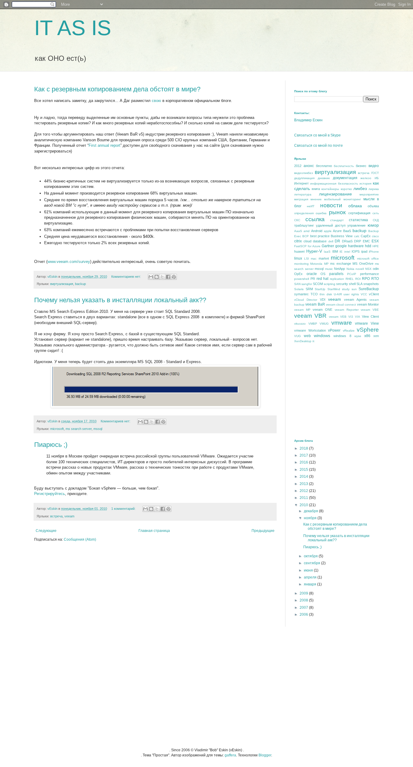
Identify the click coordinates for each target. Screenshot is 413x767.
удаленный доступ (331, 225)
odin (376, 268)
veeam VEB (337, 316)
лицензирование (335, 194)
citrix (298, 241)
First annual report (104, 145)
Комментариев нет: (126, 276)
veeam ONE (322, 309)
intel (347, 251)
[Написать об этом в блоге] (157, 277)
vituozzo (300, 323)
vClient (374, 294)
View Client (370, 316)
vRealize (349, 330)
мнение (316, 199)
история (365, 183)
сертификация (359, 213)
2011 (304, 498)
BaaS (347, 231)
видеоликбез (303, 173)
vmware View (367, 323)
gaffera (230, 755)
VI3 (350, 316)
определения (304, 213)
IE (341, 251)
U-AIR (338, 294)
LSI (306, 258)
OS (322, 274)
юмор (373, 225)
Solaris (299, 289)
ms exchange (340, 263)
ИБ (377, 178)
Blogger (265, 755)
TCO (314, 294)
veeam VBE (370, 309)
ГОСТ (375, 173)
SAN (297, 284)
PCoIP (351, 274)
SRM (309, 289)
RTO (375, 279)
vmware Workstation (310, 330)
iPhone (374, 251)
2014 (304, 476)
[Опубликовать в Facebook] (168, 277)
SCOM (318, 284)
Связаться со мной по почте (318, 145)
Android (316, 231)
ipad (364, 251)
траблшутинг (304, 225)
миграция (301, 199)
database (320, 241)
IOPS (355, 251)
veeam (69, 516)
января (310, 584)
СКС (297, 220)
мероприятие (369, 194)
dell (330, 241)
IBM (335, 251)
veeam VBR (310, 316)
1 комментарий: (123, 508)
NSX (368, 268)
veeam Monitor (368, 304)
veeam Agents (355, 299)
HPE (375, 246)
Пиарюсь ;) (50, 444)
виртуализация (61, 284)
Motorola (316, 263)
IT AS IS (72, 28)
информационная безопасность (334, 183)
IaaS (327, 251)
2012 (297, 166)
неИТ (310, 206)
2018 (304, 448)
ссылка (315, 219)
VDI (322, 299)
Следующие (46, 531)
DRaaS (347, 241)
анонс (309, 166)
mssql (97, 429)
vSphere (368, 329)
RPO (366, 279)
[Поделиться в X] (162, 277)
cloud (307, 241)
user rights (351, 294)
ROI (358, 278)
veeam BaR (315, 304)
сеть (375, 213)
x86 (367, 336)
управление (356, 225)
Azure (337, 231)
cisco (375, 236)
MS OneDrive (363, 263)
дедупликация (304, 178)
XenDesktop (302, 341)
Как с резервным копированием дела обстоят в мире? (117, 89)
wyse (357, 336)
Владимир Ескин (308, 120)
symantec (301, 294)
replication (337, 278)
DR (337, 241)
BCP (305, 236)
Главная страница (154, 531)
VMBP (312, 323)
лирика (374, 189)
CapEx (366, 236)
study (346, 289)
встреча (56, 516)
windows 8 (342, 336)
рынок (337, 212)
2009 (304, 593)
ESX (375, 241)
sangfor (306, 284)
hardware (356, 246)
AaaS (298, 231)
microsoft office (368, 258)
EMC (366, 241)
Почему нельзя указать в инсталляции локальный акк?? (120, 300)
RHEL (350, 278)
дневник (324, 178)
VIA (357, 316)
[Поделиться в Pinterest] (174, 277)
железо (365, 178)
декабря (311, 511)
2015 (304, 469)
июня (309, 570)
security (342, 284)
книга (316, 189)
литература (302, 194)
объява (373, 206)
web (307, 336)
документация (345, 178)
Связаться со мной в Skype (317, 135)
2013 (304, 484)
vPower (334, 330)
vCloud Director (305, 299)
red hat (323, 279)
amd (307, 231)
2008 (304, 600)
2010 (304, 505)
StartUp (320, 289)
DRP (357, 241)
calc (356, 236)
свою (156, 100)
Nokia (350, 268)
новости (331, 205)
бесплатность (344, 166)
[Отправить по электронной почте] (151, 277)
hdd (368, 246)
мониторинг (352, 199)
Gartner (328, 246)
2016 (304, 462)
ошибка (321, 213)
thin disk (326, 294)
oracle (312, 274)
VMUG (324, 323)
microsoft (57, 429)
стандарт (337, 220)
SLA (359, 284)
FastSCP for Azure (307, 246)
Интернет (301, 183)
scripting (329, 284)
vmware (341, 323)
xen (376, 336)
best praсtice (320, 236)
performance (369, 274)
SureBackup (369, 289)
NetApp (339, 268)
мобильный (332, 199)
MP (326, 263)
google (341, 246)
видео (374, 166)
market (324, 258)
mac (314, 258)
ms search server (79, 429)
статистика (358, 220)
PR (313, 278)
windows (322, 335)
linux (298, 258)
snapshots (371, 284)
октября (311, 556)
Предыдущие (263, 531)
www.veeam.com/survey (68, 261)
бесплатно (324, 166)
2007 (304, 607)
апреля (310, 577)
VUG (297, 336)
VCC (364, 294)
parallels (336, 274)
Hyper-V (314, 251)
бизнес (361, 166)
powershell (301, 278)
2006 (304, 614)
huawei (299, 251)
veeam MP (302, 309)
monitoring (301, 263)
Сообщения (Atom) (80, 539)
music (329, 268)
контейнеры (330, 189)
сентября (312, 563)
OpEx (298, 274)
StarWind (333, 289)
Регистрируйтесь (49, 493)
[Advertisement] (339, 390)
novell (360, 268)
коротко (346, 189)
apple (328, 231)
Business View (342, 236)
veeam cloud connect (341, 304)
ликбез (360, 188)
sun (354, 289)
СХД (376, 220)
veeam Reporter (347, 309)
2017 (304, 455)
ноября (310, 518)
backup (80, 284)
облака (355, 205)
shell (352, 284)
